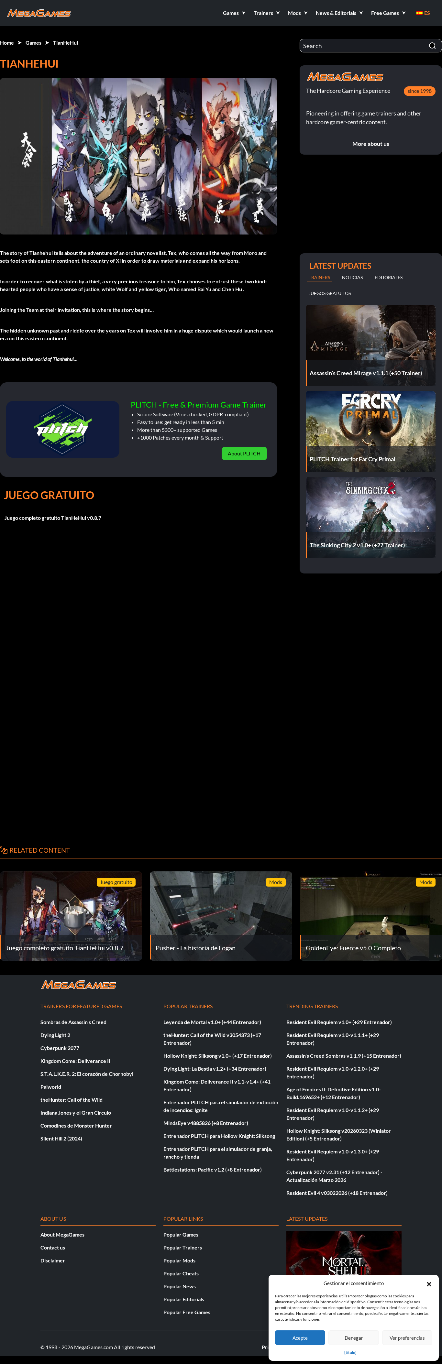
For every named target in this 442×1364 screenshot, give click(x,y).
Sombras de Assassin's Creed (73, 1022)
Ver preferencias (407, 1338)
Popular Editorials (183, 1299)
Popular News (179, 1286)
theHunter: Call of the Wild (71, 1100)
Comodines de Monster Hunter (76, 1125)
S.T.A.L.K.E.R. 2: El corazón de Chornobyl (86, 1074)
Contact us (52, 1247)
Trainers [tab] (319, 277)
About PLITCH (244, 453)
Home (7, 42)
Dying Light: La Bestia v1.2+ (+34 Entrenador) (214, 1068)
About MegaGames (62, 1234)
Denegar (354, 1338)
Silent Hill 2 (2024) (61, 1138)
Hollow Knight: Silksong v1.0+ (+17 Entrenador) (217, 1056)
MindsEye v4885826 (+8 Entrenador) (205, 1123)
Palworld (50, 1087)
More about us (370, 143)
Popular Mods (179, 1260)
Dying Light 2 (55, 1035)
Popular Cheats (181, 1273)
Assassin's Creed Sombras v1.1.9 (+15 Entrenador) (343, 1056)
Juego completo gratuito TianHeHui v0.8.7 (53, 518)
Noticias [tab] (352, 277)
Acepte (300, 1338)
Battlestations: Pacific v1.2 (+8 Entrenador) (212, 1169)
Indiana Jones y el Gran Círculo (75, 1112)
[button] (429, 1283)
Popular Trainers (182, 1247)
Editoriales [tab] (389, 277)
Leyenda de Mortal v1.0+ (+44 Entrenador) (212, 1022)
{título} (350, 1352)
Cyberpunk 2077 (59, 1048)
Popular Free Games (186, 1312)
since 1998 (420, 91)
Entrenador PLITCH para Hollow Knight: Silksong (219, 1136)
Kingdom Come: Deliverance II (75, 1061)
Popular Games (180, 1234)
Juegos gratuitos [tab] (330, 293)
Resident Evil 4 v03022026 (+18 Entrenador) (337, 1193)
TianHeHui (65, 42)
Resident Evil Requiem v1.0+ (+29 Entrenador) (339, 1022)
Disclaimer (52, 1260)
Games (33, 42)
